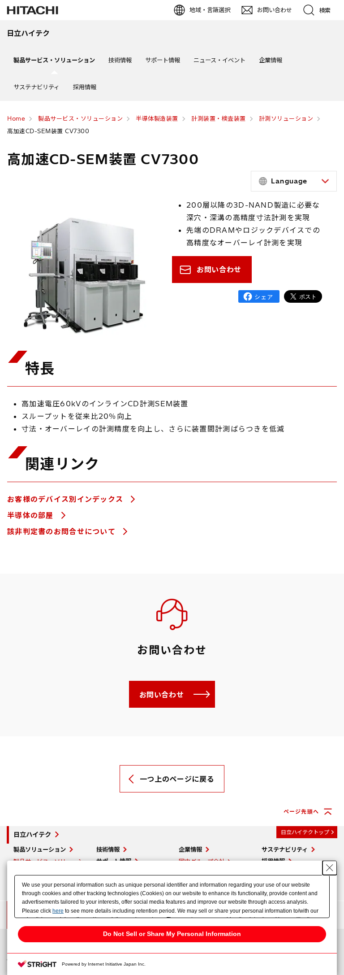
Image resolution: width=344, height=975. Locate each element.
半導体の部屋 (31, 515)
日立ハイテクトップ (305, 832)
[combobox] (294, 181)
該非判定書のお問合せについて (62, 531)
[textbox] (295, 181)
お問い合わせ (219, 269)
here (58, 911)
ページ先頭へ (301, 811)
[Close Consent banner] (329, 868)
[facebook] (259, 296)
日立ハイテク (32, 835)
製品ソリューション (39, 849)
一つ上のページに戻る (177, 779)
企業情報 (270, 60)
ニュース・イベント (219, 60)
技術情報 (120, 60)
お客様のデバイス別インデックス (66, 499)
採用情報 (84, 87)
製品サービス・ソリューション (54, 60)
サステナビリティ (36, 87)
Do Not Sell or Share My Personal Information (172, 933)
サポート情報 (162, 60)
